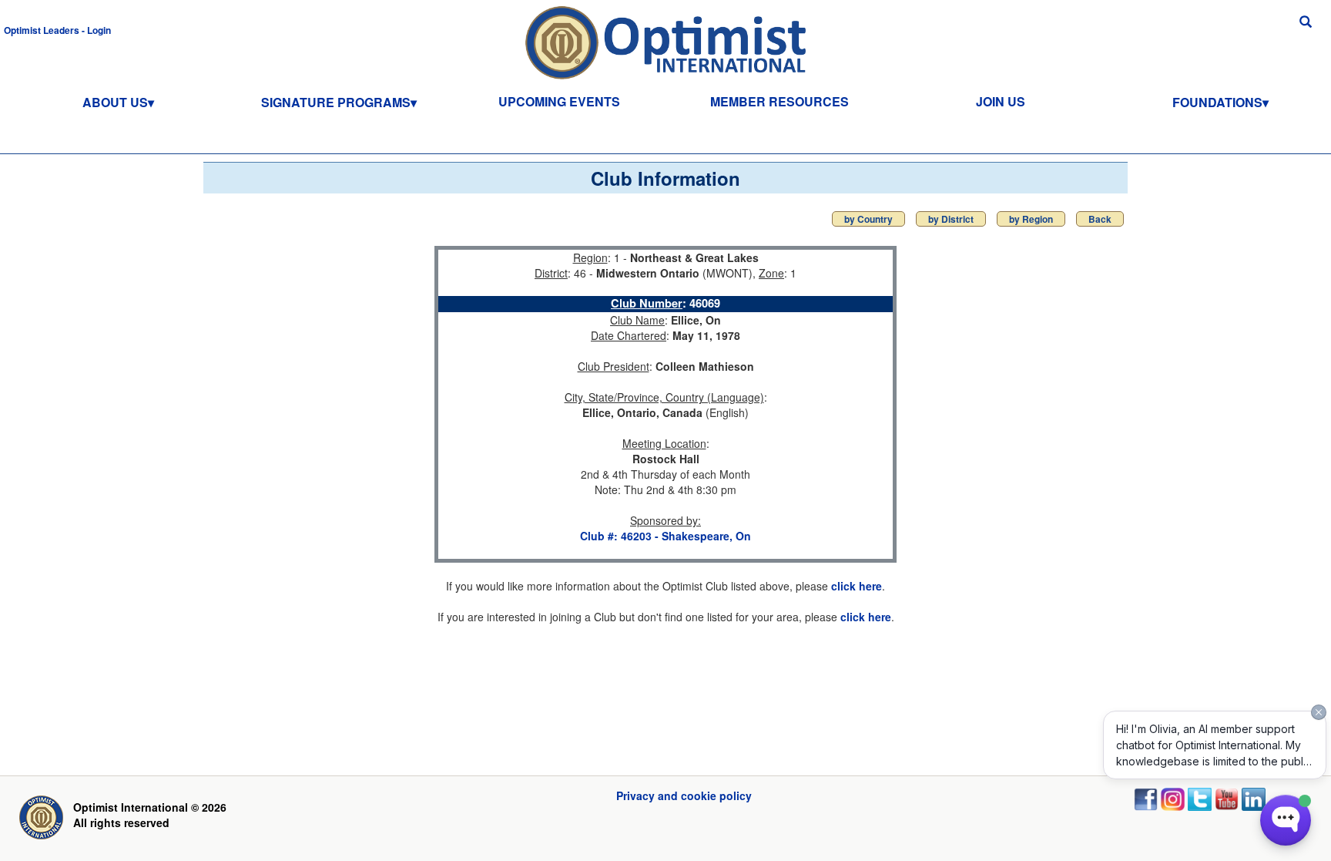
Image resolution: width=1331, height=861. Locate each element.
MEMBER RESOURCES (779, 101)
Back (1099, 219)
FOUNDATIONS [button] (1217, 102)
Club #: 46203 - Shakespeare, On (665, 535)
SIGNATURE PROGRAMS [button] (336, 102)
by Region (1031, 219)
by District (951, 219)
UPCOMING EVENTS (559, 101)
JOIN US (1000, 101)
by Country (868, 219)
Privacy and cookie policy (684, 795)
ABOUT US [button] (115, 102)
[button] (57, 29)
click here (856, 586)
